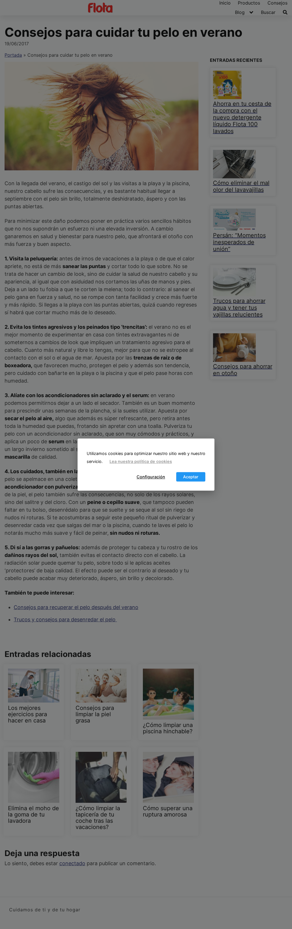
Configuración (151, 476)
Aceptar (190, 476)
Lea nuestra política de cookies (141, 461)
